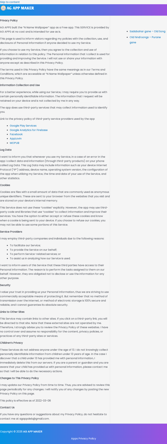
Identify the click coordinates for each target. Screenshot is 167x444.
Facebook (16, 134)
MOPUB (14, 143)
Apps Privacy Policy (83, 438)
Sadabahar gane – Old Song (147, 31)
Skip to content (10, 2)
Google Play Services (23, 126)
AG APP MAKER (32, 431)
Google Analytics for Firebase (29, 130)
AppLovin (16, 138)
